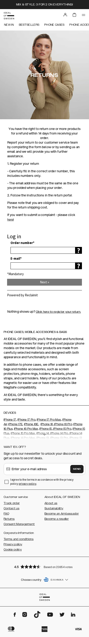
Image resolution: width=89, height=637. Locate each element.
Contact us (11, 508)
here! (10, 219)
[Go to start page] (9, 15)
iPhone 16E (31, 424)
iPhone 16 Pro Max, (26, 428)
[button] (44, 566)
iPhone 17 (10, 419)
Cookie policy (13, 549)
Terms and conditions (19, 539)
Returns (9, 518)
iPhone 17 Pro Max (49, 419)
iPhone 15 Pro (62, 428)
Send (77, 469)
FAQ (6, 513)
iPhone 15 (45, 428)
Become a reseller (56, 518)
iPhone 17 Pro (26, 419)
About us (50, 503)
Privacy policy (13, 544)
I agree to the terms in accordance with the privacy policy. (41, 482)
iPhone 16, (47, 424)
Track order (12, 503)
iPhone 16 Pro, (63, 424)
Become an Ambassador (61, 513)
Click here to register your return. (58, 311)
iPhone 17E (15, 424)
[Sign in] (65, 14)
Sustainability (53, 508)
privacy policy (27, 484)
